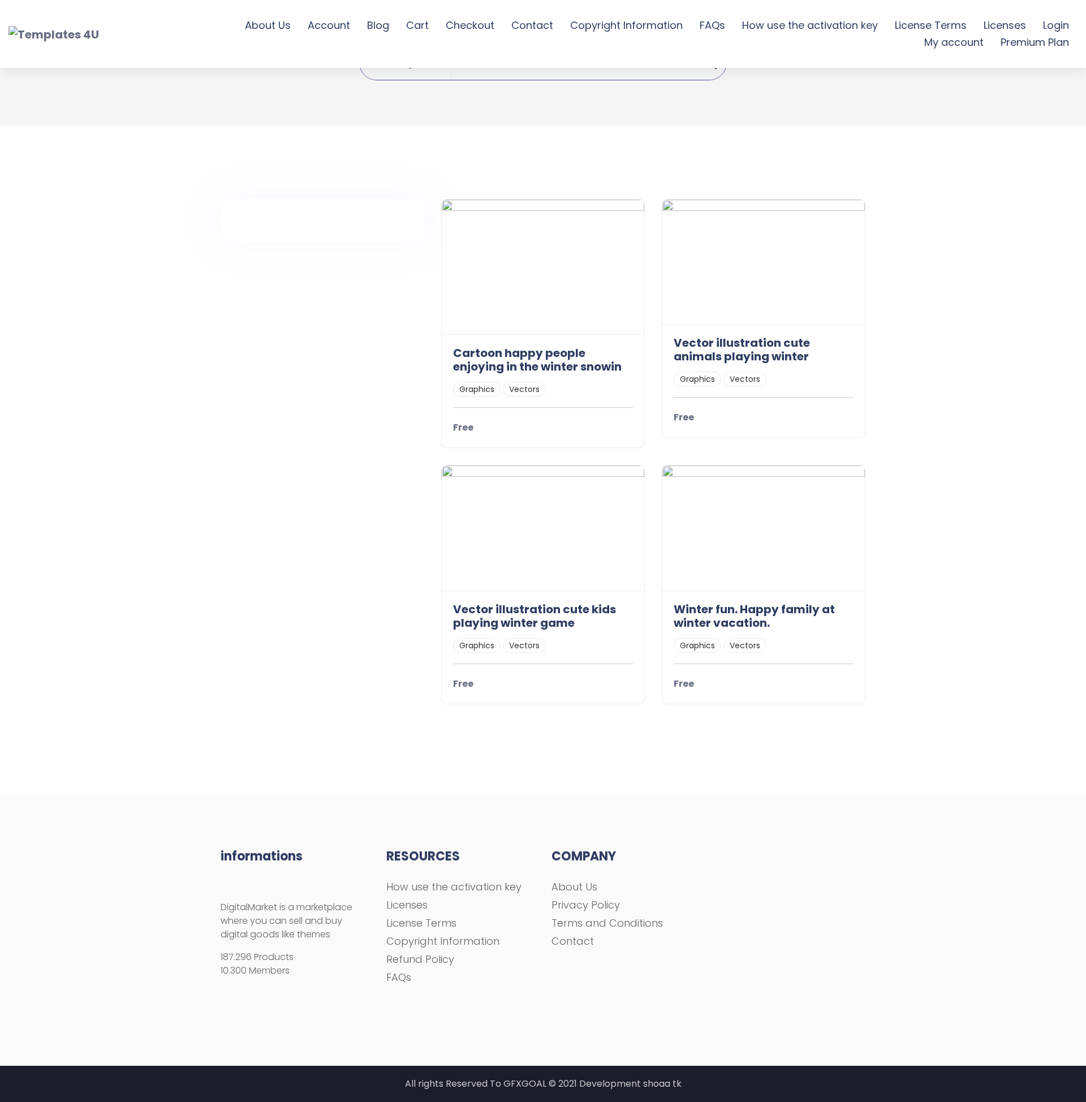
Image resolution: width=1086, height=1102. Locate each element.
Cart (417, 25)
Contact (532, 25)
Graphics (476, 389)
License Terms (931, 25)
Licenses (1005, 25)
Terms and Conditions (607, 923)
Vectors (524, 389)
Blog (378, 25)
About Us (268, 25)
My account (954, 42)
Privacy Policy (585, 905)
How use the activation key (810, 25)
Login (1056, 25)
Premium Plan (1035, 42)
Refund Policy (420, 959)
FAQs (712, 25)
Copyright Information (626, 25)
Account (329, 25)
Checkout (470, 25)
